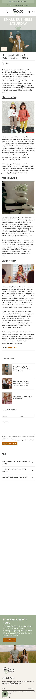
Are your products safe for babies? (14, 470)
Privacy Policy (29, 436)
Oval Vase (15, 244)
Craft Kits (16, 314)
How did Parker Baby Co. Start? (15, 477)
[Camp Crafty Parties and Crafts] (18, 273)
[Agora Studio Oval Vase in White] (18, 197)
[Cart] (33, 11)
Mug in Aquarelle (28, 244)
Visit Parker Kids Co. (19, 1)
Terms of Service (5, 438)
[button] (7, 11)
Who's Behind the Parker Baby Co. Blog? (16, 462)
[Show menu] (2, 11)
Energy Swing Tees (8, 166)
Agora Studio (9, 177)
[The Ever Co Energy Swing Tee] (18, 117)
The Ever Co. (9, 97)
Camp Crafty (9, 260)
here (22, 85)
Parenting (12, 348)
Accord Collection (11, 240)
